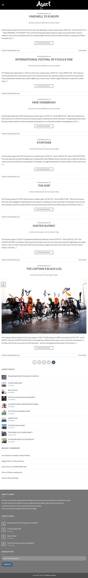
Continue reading (44, 43)
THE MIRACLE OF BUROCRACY (20, 432)
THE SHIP (44, 185)
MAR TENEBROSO (44, 102)
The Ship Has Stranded (16, 425)
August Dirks (54, 22)
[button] (3, 4)
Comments (82, 50)
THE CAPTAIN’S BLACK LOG (44, 268)
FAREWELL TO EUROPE (44, 16)
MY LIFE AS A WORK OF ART (19, 411)
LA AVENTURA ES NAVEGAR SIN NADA (23, 404)
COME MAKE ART (15, 383)
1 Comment (12, 385)
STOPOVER (44, 142)
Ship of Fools (12, 390)
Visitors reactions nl (15, 472)
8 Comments (12, 392)
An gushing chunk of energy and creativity (23, 376)
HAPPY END (13, 418)
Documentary (19, 461)
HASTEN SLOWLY (44, 225)
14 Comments (15, 399)
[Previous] (34, 362)
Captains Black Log (44, 13)
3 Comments (14, 406)
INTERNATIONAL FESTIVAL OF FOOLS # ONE (44, 59)
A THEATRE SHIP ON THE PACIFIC (21, 439)
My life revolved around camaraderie (21, 397)
